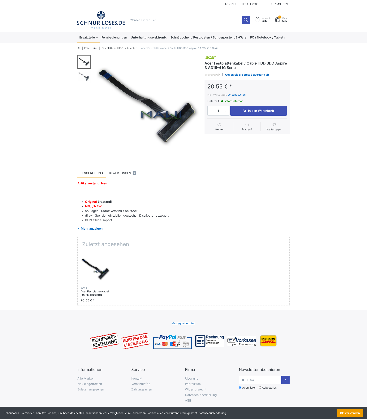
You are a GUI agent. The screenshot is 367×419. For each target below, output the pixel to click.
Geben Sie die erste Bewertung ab (247, 74)
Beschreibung (91, 173)
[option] (146, 107)
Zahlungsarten (141, 389)
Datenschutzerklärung (201, 395)
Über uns (191, 378)
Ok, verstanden (350, 413)
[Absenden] (285, 380)
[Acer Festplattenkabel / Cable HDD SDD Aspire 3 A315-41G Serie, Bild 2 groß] (84, 76)
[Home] (78, 48)
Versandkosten (237, 94)
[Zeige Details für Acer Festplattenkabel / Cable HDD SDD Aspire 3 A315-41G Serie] (95, 269)
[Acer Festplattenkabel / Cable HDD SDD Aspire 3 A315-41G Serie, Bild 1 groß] (84, 62)
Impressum (193, 384)
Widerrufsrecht (195, 389)
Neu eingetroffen (89, 384)
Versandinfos (140, 384)
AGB (188, 400)
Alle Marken (85, 378)
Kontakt (230, 3)
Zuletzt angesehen (90, 389)
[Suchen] (246, 20)
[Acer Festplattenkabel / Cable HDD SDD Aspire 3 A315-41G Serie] (146, 107)
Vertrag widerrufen (183, 323)
